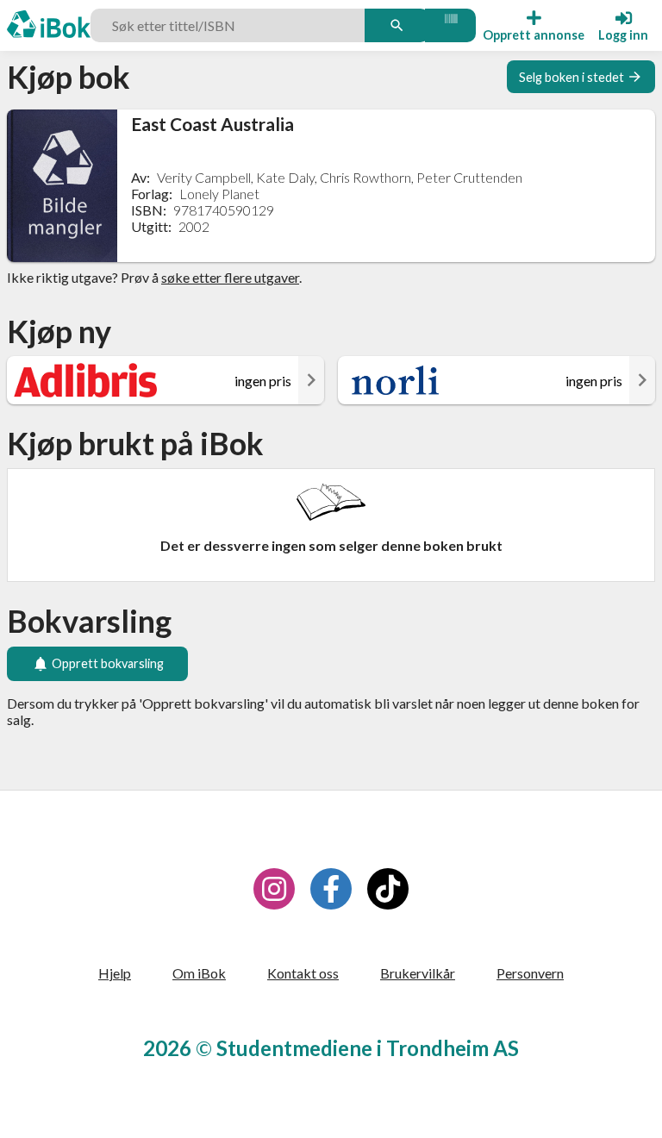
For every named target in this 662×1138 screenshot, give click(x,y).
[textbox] (230, 25)
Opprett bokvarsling (108, 663)
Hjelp (114, 973)
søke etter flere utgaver (230, 277)
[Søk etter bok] (397, 25)
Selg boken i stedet (571, 77)
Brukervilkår (417, 973)
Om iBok (199, 973)
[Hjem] (49, 26)
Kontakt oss (303, 973)
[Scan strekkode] (450, 25)
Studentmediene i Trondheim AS (367, 1047)
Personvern (530, 973)
